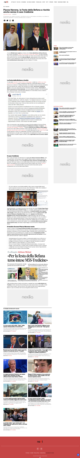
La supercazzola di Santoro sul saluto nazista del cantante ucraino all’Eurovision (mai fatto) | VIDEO (14, 375)
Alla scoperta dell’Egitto (64, 55)
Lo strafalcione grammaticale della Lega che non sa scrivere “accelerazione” (67, 63)
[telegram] (13, 21)
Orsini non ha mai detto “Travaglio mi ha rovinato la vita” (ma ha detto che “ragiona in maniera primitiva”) (39, 351)
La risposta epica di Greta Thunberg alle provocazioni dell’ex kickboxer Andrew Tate (67, 59)
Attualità (13, 2)
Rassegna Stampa (62, 2)
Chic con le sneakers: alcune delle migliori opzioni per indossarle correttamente (66, 48)
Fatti (47, 2)
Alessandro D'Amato (7, 14)
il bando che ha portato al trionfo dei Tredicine (28, 54)
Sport (43, 2)
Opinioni (51, 2)
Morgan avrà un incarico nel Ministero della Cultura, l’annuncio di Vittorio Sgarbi (68, 120)
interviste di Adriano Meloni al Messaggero (22, 82)
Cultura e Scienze (31, 2)
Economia (23, 2)
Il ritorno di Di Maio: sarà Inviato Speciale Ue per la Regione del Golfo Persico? (67, 112)
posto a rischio (43, 130)
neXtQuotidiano (6, 331)
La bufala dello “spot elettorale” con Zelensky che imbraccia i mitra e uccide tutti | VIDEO (15, 424)
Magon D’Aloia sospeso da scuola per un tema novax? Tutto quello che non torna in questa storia (39, 375)
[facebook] (4, 21)
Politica (18, 2)
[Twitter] (40, 448)
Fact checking (6, 6)
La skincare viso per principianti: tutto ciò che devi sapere (68, 52)
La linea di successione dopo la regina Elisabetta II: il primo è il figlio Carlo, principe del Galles (67, 141)
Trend (55, 2)
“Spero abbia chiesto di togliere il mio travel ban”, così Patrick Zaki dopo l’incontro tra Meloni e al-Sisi (67, 116)
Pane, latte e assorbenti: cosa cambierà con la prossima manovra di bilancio (67, 108)
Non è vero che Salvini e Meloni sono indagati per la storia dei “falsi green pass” (39, 327)
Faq (67, 2)
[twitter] (7, 21)
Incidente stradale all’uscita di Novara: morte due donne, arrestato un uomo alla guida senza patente (67, 130)
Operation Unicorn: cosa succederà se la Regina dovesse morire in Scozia (67, 144)
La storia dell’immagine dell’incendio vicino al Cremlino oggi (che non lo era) (14, 399)
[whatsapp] (10, 21)
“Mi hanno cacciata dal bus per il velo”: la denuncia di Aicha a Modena (67, 123)
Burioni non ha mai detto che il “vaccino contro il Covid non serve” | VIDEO (15, 350)
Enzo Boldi (5, 355)
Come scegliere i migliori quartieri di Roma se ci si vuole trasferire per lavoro (67, 137)
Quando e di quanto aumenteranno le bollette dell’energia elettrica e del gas (67, 133)
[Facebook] (37, 448)
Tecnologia (38, 2)
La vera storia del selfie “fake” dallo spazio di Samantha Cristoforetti (14, 326)
